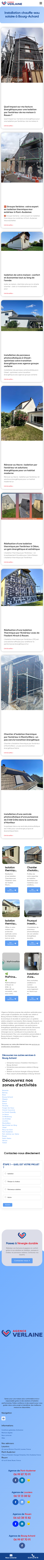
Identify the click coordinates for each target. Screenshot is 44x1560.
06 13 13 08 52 (22, 1496)
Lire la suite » (8, 126)
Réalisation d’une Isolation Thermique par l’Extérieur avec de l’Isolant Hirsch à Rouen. (21, 633)
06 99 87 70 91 (22, 1474)
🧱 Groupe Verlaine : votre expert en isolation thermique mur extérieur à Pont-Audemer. (21, 209)
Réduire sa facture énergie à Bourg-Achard (23, 1071)
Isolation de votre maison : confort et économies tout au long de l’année (22, 278)
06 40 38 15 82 (22, 1518)
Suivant (7, 1205)
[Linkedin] (22, 1480)
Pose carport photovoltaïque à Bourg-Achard (23, 1074)
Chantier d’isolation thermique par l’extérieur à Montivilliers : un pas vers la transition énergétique (21, 737)
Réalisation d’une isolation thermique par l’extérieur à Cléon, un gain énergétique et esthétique (22, 546)
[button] (41, 3)
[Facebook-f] (16, 1480)
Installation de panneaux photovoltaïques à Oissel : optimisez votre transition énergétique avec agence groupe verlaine (21, 361)
